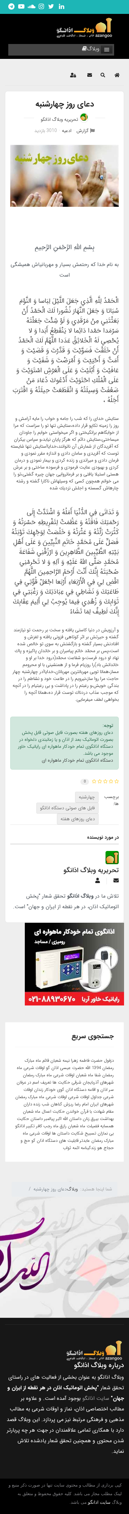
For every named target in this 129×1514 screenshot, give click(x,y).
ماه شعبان (84, 1075)
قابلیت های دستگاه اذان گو (54, 1140)
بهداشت (107, 1118)
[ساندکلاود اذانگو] (31, 7)
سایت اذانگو (95, 1398)
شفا (98, 1075)
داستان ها (60, 1133)
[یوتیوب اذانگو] (21, 7)
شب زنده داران (36, 1104)
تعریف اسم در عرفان (34, 1082)
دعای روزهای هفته (78, 819)
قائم (45, 1060)
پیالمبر (49, 1118)
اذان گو (52, 1067)
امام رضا (82, 1104)
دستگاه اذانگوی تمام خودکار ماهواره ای (77, 760)
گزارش (82, 130)
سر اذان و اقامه (101, 1089)
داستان (75, 1118)
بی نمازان (106, 1133)
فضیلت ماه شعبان (83, 1126)
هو (99, 1147)
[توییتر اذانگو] (51, 7)
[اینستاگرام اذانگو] (41, 7)
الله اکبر (62, 1118)
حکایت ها (61, 1082)
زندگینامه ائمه (84, 1147)
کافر (39, 1126)
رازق (63, 1126)
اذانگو (20, 1126)
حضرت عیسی (72, 1067)
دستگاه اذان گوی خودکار (65, 1089)
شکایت (77, 1133)
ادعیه (66, 130)
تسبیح (90, 1133)
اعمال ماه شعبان (37, 1111)
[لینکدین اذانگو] (61, 7)
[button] (102, 75)
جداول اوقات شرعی (85, 1096)
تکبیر (30, 1126)
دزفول (109, 1060)
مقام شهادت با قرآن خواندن (90, 1111)
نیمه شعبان (60, 1060)
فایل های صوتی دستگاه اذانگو (67, 808)
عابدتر (85, 1140)
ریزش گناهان (62, 1104)
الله (87, 1067)
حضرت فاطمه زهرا (87, 1060)
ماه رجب (51, 1126)
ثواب (67, 1147)
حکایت (59, 1111)
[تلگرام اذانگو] (11, 7)
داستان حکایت (30, 1118)
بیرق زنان (91, 1118)
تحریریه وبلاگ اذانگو (59, 119)
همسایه (107, 1126)
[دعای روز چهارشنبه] (64, 176)
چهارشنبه (87, 797)
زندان (38, 1089)
